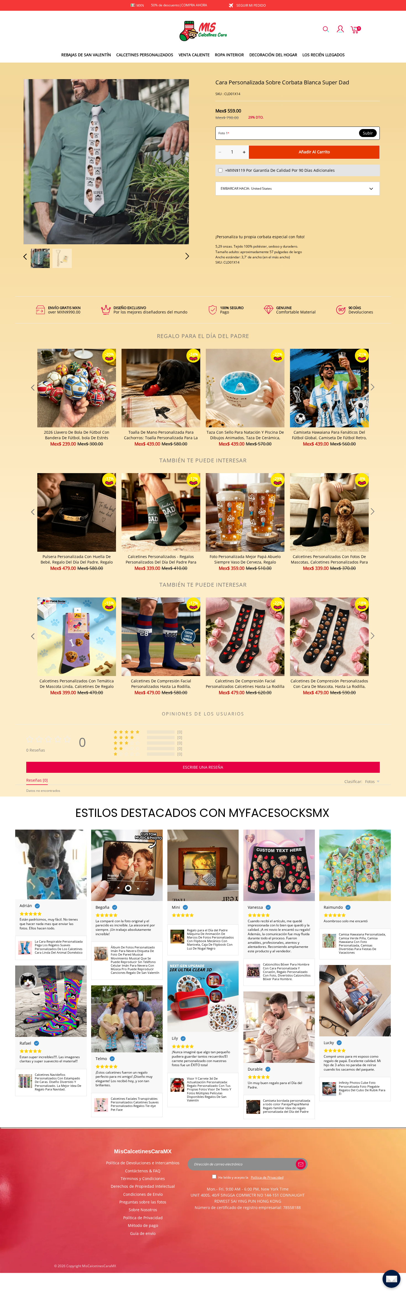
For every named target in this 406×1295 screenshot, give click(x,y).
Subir (368, 133)
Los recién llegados (323, 54)
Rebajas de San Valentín (86, 54)
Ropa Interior (229, 54)
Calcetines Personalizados (144, 54)
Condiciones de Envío (143, 1194)
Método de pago (143, 1225)
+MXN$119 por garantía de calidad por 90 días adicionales (280, 170)
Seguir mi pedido (251, 5)
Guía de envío (142, 1233)
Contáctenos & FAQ (142, 1170)
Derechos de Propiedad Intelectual (143, 1186)
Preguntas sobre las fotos (142, 1202)
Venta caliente (194, 54)
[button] (36, 161)
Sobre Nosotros (143, 1209)
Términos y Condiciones (143, 1178)
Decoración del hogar (273, 54)
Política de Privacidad (143, 1217)
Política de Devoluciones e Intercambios (143, 1162)
